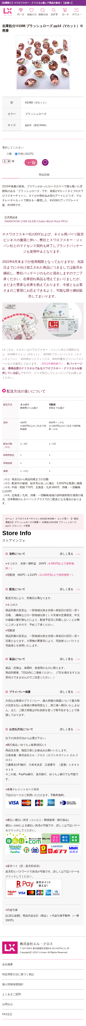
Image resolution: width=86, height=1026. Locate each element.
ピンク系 (62, 518)
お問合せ (7, 1004)
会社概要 (7, 964)
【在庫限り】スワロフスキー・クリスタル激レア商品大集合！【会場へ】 (37, 3)
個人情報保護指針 (12, 984)
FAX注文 (7, 1014)
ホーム (9, 518)
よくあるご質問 (11, 994)
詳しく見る (66, 553)
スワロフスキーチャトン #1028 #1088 (34, 518)
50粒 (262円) (26, 153)
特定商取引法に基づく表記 (18, 974)
